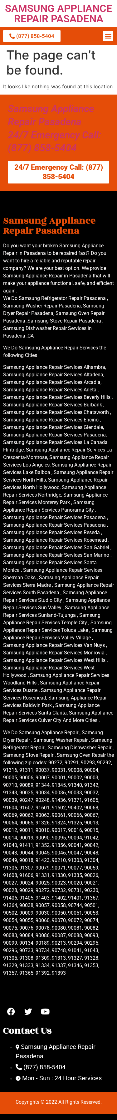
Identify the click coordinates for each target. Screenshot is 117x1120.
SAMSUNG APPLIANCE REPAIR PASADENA (58, 13)
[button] (108, 36)
